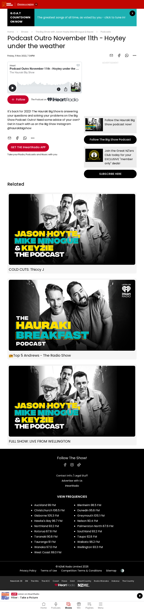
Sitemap (111, 570)
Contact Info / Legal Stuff (72, 475)
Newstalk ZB (16, 581)
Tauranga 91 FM (44, 542)
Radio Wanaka (101, 581)
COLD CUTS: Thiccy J (72, 233)
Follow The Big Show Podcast (110, 130)
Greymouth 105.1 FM (90, 516)
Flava (64, 581)
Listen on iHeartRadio (72, 596)
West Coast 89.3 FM (47, 552)
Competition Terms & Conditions (81, 570)
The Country (128, 581)
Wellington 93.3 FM (90, 547)
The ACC (45, 581)
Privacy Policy (28, 570)
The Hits (35, 581)
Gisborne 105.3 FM (46, 516)
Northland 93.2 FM (46, 526)
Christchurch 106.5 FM (49, 510)
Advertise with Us (72, 480)
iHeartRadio (72, 486)
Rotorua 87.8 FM (45, 531)
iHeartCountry (84, 581)
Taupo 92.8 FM (87, 537)
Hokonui (115, 581)
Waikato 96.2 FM (88, 542)
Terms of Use (49, 570)
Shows (24, 31)
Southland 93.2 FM (89, 531)
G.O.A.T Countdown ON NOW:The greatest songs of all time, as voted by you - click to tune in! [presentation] (72, 17)
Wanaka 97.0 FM (45, 547)
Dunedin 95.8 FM (88, 510)
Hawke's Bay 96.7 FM (48, 521)
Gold (72, 581)
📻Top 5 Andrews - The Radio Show (72, 318)
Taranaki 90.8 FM (45, 537)
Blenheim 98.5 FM (89, 505)
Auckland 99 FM (45, 505)
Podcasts (106, 31)
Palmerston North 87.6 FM (95, 526)
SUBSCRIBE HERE (110, 162)
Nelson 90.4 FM (87, 521)
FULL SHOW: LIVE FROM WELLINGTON (72, 404)
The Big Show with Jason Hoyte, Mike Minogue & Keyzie (64, 31)
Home (10, 31)
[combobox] (134, 55)
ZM (26, 581)
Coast (56, 581)
